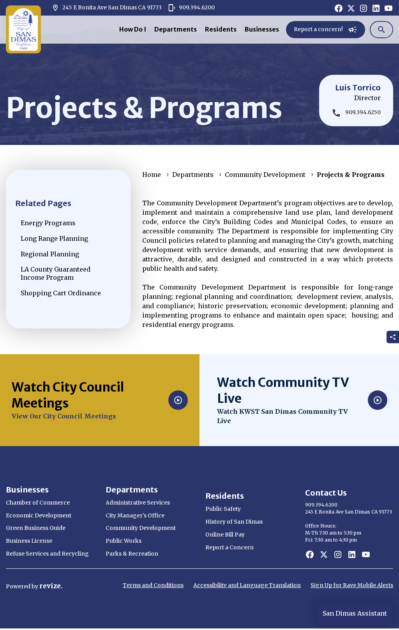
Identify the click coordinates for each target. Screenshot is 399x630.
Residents (221, 29)
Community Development (265, 174)
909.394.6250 (363, 112)
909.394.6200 (196, 7)
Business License (29, 540)
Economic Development (38, 515)
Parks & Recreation (132, 553)
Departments (175, 29)
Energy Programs (48, 223)
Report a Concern (229, 547)
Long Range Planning (54, 238)
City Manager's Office (135, 515)
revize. (51, 586)
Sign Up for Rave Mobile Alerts (352, 585)
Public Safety (223, 508)
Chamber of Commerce (38, 502)
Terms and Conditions (153, 585)
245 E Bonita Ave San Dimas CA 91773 (106, 8)
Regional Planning (50, 254)
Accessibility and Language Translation (247, 585)
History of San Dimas (234, 521)
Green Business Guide (35, 527)
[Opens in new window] (338, 8)
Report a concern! (323, 31)
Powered (19, 586)
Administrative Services (138, 502)
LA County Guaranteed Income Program (55, 273)
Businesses (262, 29)
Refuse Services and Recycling (47, 553)
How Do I (132, 29)
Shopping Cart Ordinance (61, 293)
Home (151, 174)
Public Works (123, 540)
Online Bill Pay (225, 534)
